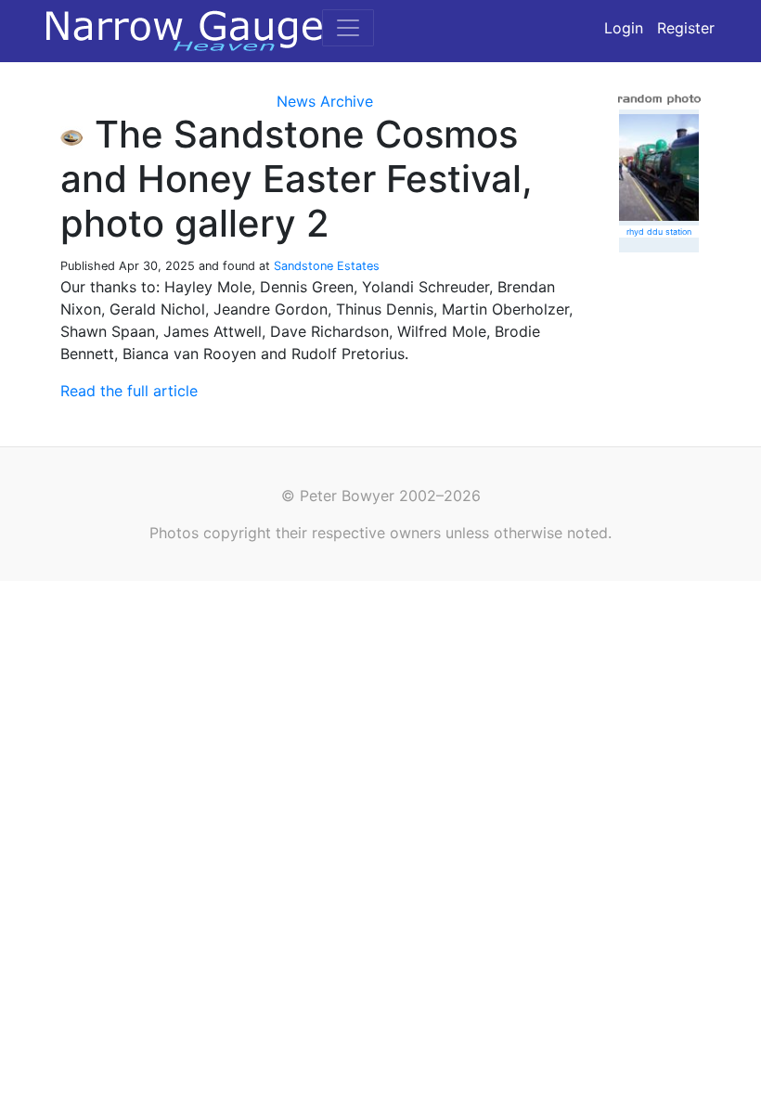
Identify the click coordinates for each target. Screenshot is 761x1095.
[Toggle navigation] (348, 27)
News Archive (325, 101)
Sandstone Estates (327, 266)
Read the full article (129, 390)
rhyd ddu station (658, 231)
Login (623, 28)
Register (686, 28)
